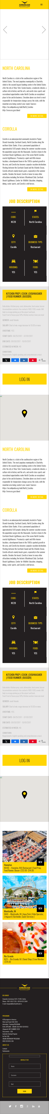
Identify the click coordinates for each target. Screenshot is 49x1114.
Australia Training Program (10, 1034)
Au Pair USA (6, 1036)
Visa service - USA (8, 1031)
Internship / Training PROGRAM (11, 1024)
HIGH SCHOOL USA (8, 1041)
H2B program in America (9, 1019)
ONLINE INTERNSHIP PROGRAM (11, 1038)
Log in (24, 379)
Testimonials (6, 1051)
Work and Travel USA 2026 (10, 1022)
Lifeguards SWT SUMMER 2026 (11, 1029)
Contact (5, 1048)
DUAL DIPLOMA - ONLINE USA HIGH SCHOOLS (15, 1026)
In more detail (36, 115)
